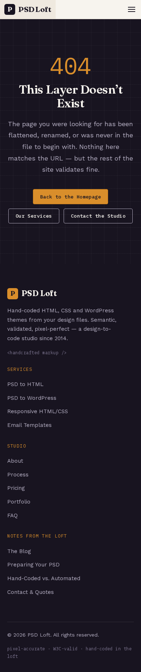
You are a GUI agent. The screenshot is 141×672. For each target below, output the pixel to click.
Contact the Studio (98, 216)
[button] (131, 9)
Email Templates (29, 425)
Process (18, 474)
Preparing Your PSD (33, 564)
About (15, 461)
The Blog (19, 551)
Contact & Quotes (30, 592)
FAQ (12, 515)
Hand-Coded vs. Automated (43, 578)
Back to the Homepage (70, 196)
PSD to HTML (25, 384)
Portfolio (18, 501)
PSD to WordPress (31, 398)
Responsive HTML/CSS (37, 411)
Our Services (34, 216)
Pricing (16, 488)
